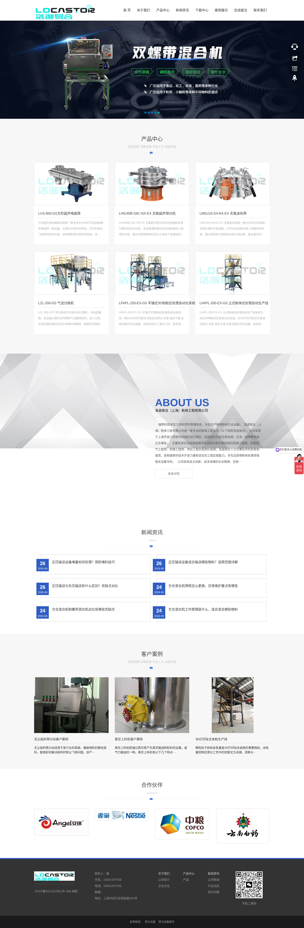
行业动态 (213, 886)
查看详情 (174, 473)
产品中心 (163, 10)
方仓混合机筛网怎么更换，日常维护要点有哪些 (203, 586)
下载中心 (201, 10)
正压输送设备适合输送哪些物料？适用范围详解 (203, 562)
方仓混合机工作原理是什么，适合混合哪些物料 (203, 609)
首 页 (127, 10)
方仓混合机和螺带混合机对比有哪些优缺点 (83, 609)
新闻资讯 (182, 10)
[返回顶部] (295, 57)
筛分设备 (150, 921)
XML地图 (72, 891)
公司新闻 (213, 879)
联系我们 (260, 10)
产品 (186, 879)
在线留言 (240, 10)
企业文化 (164, 886)
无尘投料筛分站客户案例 (51, 739)
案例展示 (221, 10)
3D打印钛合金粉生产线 (211, 739)
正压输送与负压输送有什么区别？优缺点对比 (85, 586)
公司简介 (164, 879)
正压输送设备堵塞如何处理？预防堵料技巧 (83, 562)
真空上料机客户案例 (129, 739)
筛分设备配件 (166, 921)
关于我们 (143, 10)
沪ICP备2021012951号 (50, 891)
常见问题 (213, 892)
